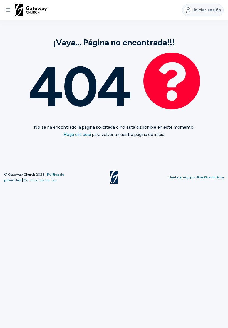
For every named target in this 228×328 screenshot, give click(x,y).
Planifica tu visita (210, 177)
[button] (8, 10)
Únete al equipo (181, 177)
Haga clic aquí (77, 134)
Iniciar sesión (207, 10)
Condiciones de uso (40, 180)
